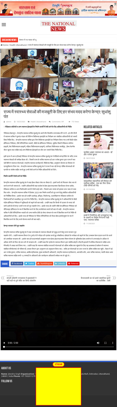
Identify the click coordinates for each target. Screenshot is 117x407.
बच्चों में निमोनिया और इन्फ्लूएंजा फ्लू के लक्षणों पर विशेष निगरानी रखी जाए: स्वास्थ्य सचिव (98, 217)
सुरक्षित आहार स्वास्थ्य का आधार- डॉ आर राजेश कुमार (98, 153)
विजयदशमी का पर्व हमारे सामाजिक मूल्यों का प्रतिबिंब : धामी (95, 278)
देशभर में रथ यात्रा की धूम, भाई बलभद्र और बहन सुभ (38, 40)
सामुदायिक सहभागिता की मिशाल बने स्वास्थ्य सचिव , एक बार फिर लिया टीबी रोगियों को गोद (98, 183)
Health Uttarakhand (18, 45)
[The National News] (58, 25)
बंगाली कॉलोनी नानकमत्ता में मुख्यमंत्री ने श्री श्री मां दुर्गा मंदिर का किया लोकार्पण (21, 278)
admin (8, 122)
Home (5, 45)
